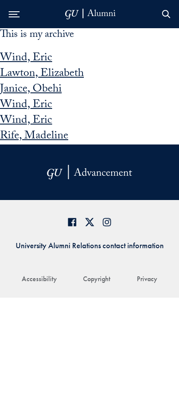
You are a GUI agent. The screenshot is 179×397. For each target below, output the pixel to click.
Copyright (96, 278)
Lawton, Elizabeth (42, 74)
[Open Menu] (14, 14)
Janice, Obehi (31, 89)
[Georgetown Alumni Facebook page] (72, 222)
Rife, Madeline (34, 136)
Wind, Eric (26, 58)
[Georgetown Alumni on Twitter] (89, 222)
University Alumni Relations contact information (90, 245)
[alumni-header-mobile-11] (90, 14)
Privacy (147, 278)
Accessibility (39, 278)
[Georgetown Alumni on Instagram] (106, 222)
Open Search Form (166, 14)
